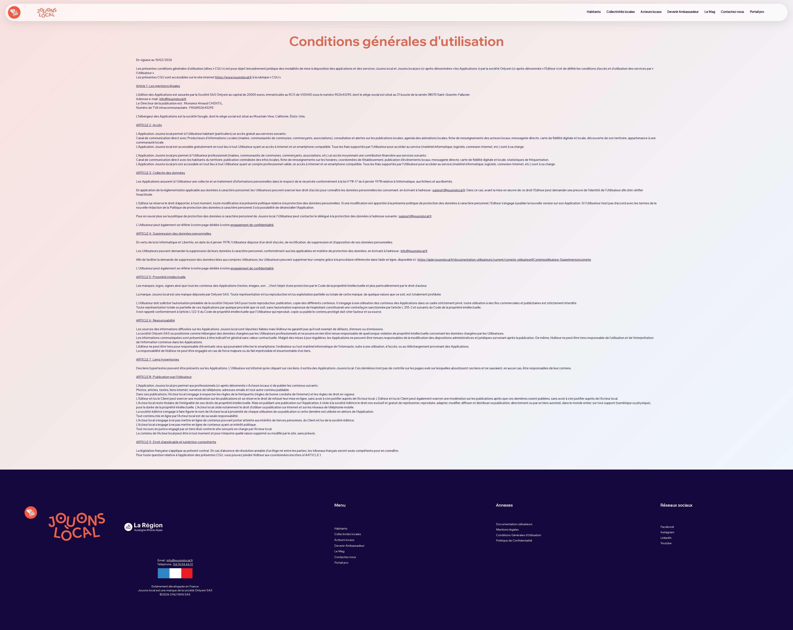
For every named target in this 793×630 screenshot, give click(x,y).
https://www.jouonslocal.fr (233, 77)
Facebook (667, 527)
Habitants (340, 528)
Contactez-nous (345, 557)
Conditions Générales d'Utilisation (518, 535)
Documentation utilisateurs (514, 524)
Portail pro (341, 562)
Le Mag (339, 551)
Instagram (667, 532)
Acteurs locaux (344, 540)
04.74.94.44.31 (183, 564)
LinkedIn (666, 538)
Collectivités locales (347, 534)
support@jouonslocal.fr (448, 190)
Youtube (666, 543)
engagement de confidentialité (252, 225)
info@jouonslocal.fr (172, 99)
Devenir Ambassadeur (349, 546)
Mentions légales (507, 529)
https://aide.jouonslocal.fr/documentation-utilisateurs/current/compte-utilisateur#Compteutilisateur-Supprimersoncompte (504, 260)
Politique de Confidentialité (514, 540)
